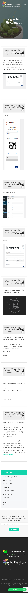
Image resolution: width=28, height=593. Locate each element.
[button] (17, 589)
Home (5, 26)
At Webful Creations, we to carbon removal (14, 554)
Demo (4, 505)
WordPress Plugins (8, 490)
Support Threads (19, 26)
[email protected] (8, 454)
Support (10, 26)
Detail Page (6, 497)
